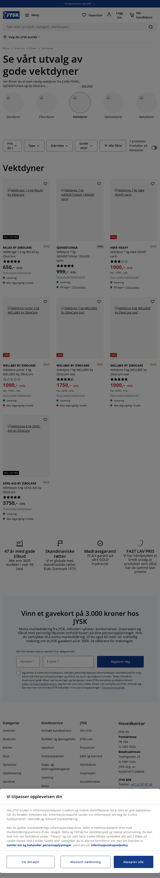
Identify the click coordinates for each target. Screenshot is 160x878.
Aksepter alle (133, 862)
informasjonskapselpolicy (109, 845)
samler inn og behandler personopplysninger (39, 845)
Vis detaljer (30, 862)
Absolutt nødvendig (85, 862)
